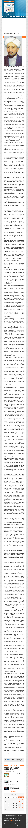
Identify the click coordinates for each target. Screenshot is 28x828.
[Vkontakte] (18, 30)
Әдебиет (22, 16)
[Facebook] (15, 30)
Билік (3, 16)
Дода (16, 16)
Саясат (10, 16)
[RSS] (24, 30)
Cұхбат (13, 16)
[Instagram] (21, 30)
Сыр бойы (14, 23)
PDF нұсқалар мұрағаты (9, 13)
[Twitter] (12, 30)
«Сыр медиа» (12, 820)
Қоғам (6, 16)
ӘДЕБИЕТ (8, 759)
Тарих (18, 16)
